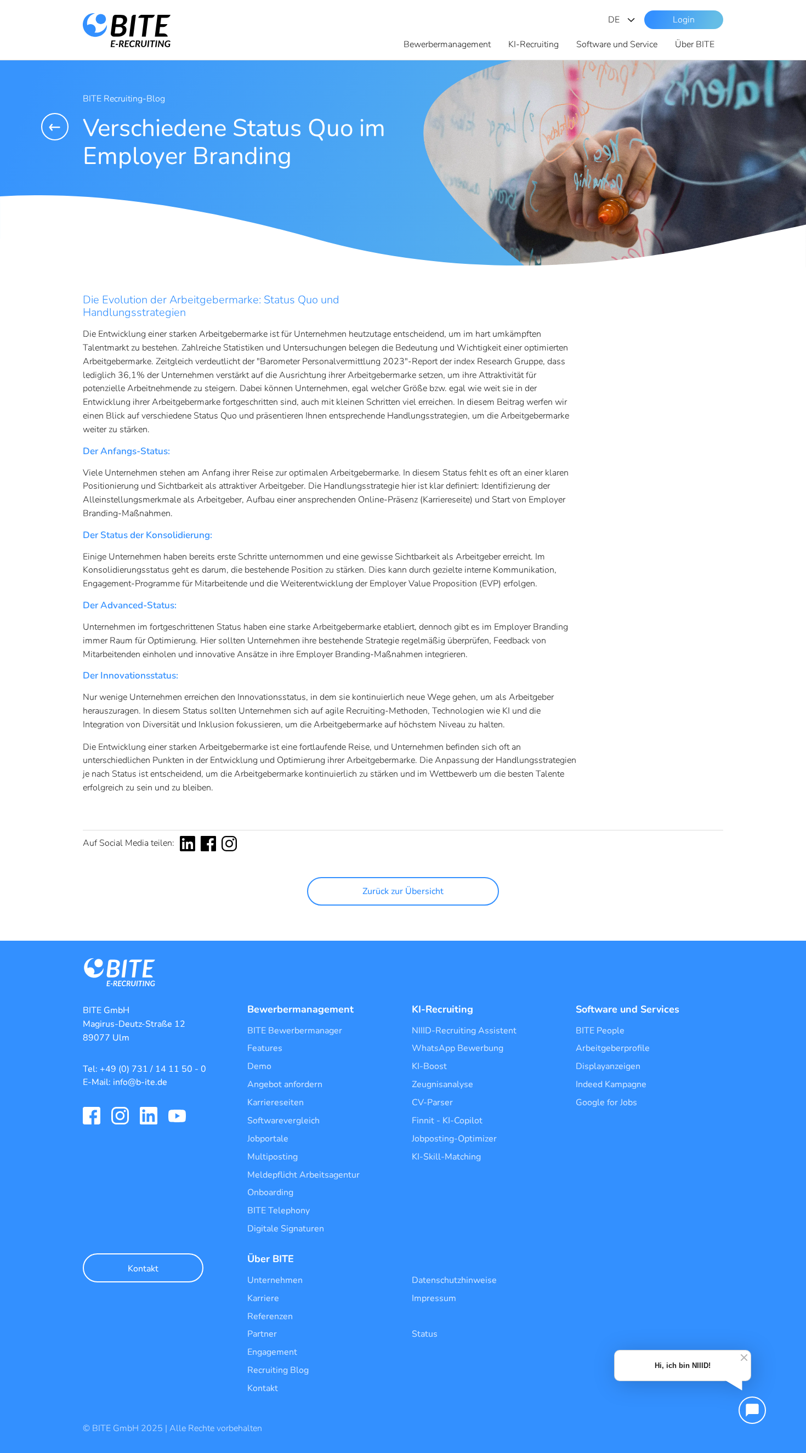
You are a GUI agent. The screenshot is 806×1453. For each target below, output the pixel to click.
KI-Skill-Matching (446, 1157)
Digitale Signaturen (285, 1229)
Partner (262, 1334)
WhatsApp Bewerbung (457, 1048)
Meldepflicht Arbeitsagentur (303, 1175)
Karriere (263, 1298)
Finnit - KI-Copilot (447, 1121)
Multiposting (272, 1157)
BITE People (600, 1031)
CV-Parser (432, 1102)
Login (684, 20)
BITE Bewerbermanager (294, 1031)
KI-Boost (429, 1066)
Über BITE (694, 44)
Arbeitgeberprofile (613, 1048)
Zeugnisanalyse (442, 1084)
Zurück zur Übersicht (403, 891)
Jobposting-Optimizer (454, 1139)
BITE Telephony (278, 1211)
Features (264, 1048)
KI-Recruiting (533, 44)
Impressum (434, 1298)
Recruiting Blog (278, 1370)
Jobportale (267, 1139)
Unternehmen (275, 1280)
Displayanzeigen (608, 1066)
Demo (259, 1066)
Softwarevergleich (283, 1121)
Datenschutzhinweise (454, 1280)
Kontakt (143, 1269)
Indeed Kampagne (611, 1084)
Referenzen (270, 1316)
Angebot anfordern (284, 1084)
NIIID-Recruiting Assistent (464, 1031)
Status (425, 1334)
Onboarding (270, 1192)
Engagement (272, 1352)
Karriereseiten (275, 1102)
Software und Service (616, 44)
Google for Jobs (606, 1102)
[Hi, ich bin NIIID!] (752, 1410)
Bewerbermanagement (447, 44)
